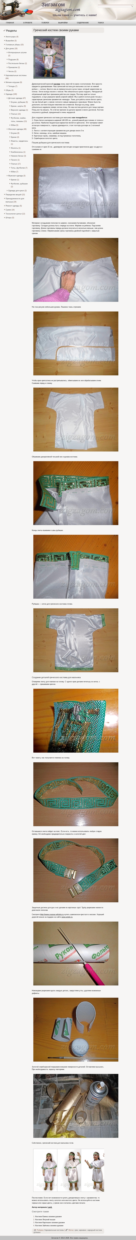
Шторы (9, 217)
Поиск (101, 23)
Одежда (9, 94)
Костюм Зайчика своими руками (49, 1226)
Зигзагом (53, 4)
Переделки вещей (13, 194)
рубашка (37, 1232)
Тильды (11, 86)
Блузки (14, 133)
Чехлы (11, 71)
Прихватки (12, 67)
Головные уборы (13, 45)
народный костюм (94, 1230)
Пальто (14, 160)
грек (76, 1230)
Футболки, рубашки (19, 184)
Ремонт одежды (12, 206)
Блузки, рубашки (18, 102)
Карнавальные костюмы (16, 75)
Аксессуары (11, 37)
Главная (10, 23)
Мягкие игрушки (12, 82)
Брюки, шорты (17, 106)
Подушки (12, 59)
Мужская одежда (15, 176)
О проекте (27, 23)
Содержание (83, 23)
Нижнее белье (17, 156)
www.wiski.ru (67, 917)
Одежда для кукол (16, 190)
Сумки (8, 210)
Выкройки (63, 23)
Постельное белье (16, 63)
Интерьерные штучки (17, 52)
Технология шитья (14, 214)
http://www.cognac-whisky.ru (52, 914)
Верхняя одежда (18, 110)
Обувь (8, 90)
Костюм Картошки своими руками (50, 1223)
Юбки (13, 125)
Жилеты (14, 148)
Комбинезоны (17, 152)
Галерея (45, 23)
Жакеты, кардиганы (19, 141)
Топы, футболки (18, 168)
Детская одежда (15, 98)
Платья (14, 114)
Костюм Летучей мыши (45, 1220)
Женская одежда (15, 129)
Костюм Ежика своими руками (48, 1217)
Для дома (10, 48)
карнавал (82, 1230)
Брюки (13, 137)
